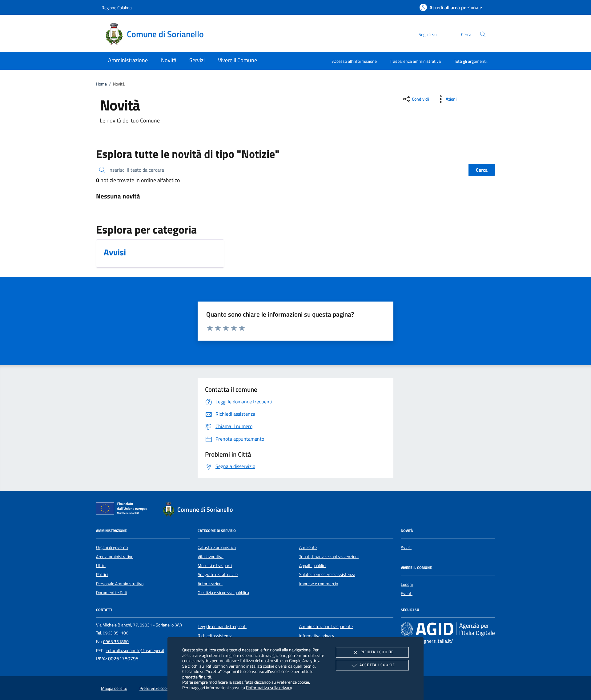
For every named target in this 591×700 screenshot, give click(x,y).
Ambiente (308, 547)
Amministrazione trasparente (326, 626)
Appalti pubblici (312, 565)
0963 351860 (116, 641)
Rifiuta (377, 652)
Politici (102, 574)
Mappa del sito (114, 688)
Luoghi (407, 584)
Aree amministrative (114, 556)
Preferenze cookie (293, 682)
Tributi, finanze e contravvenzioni (329, 556)
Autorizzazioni (210, 583)
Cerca (482, 170)
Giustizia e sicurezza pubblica (223, 592)
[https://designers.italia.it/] (448, 629)
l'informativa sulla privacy (269, 687)
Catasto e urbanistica (217, 547)
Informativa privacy (316, 635)
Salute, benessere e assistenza (327, 574)
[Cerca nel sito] (482, 34)
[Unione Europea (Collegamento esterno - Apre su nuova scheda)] (123, 509)
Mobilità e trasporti (215, 565)
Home (101, 84)
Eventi (406, 593)
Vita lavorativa (210, 556)
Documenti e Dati (111, 592)
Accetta (377, 665)
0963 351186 (115, 633)
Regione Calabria (117, 7)
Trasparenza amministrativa (415, 61)
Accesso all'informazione (354, 61)
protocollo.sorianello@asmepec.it (134, 650)
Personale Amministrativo (119, 583)
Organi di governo (112, 547)
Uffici (101, 565)
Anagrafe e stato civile (218, 574)
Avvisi (406, 547)
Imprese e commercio (318, 583)
